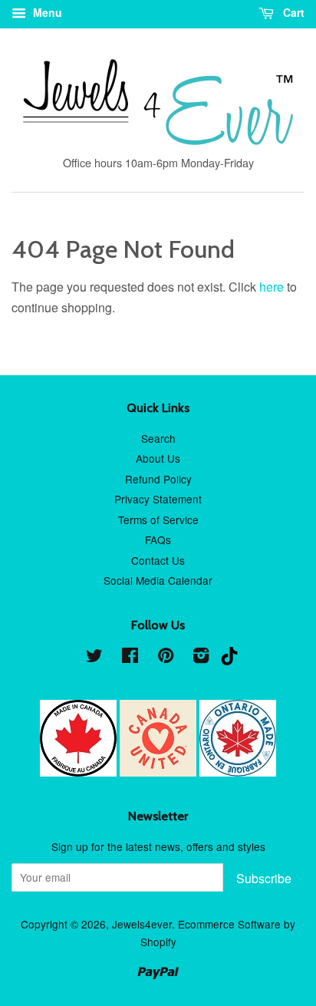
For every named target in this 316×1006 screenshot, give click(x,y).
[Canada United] (159, 772)
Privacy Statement (158, 498)
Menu (46, 12)
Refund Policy (158, 479)
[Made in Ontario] (237, 772)
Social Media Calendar (158, 580)
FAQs (158, 539)
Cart (292, 12)
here (271, 286)
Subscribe (263, 878)
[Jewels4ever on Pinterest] (165, 657)
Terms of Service (158, 519)
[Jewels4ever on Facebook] (130, 657)
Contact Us (158, 560)
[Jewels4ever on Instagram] (201, 657)
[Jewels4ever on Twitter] (94, 657)
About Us (158, 458)
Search (158, 438)
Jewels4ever (142, 924)
